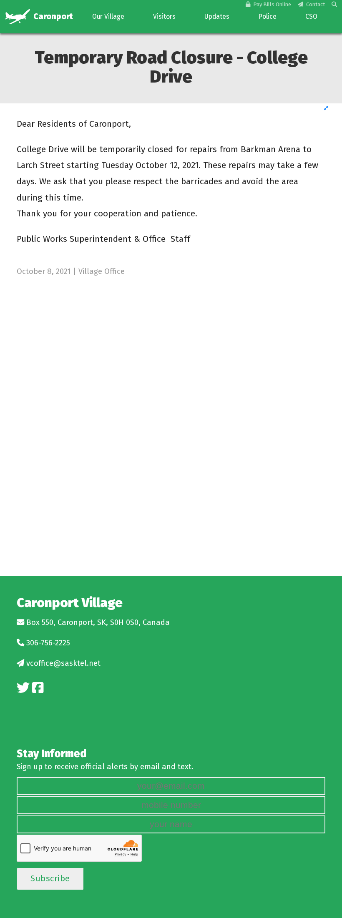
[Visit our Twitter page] (23, 688)
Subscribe (50, 878)
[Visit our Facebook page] (37, 688)
